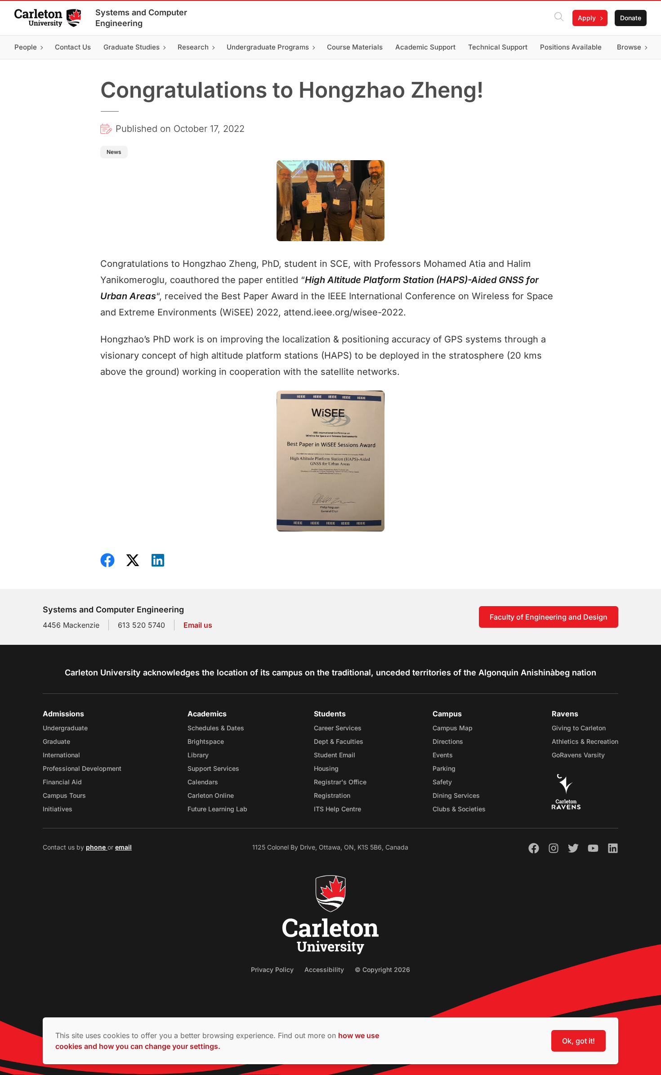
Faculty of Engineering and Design (548, 616)
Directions (448, 741)
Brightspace (206, 741)
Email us (197, 625)
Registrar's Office (340, 782)
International (61, 755)
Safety (442, 782)
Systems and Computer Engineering (141, 18)
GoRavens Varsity (578, 755)
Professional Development (82, 768)
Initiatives (57, 809)
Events (443, 755)
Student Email (334, 755)
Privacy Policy (272, 969)
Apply (587, 18)
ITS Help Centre (337, 809)
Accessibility (324, 969)
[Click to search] (558, 18)
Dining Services (456, 795)
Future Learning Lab (217, 809)
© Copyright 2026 (382, 969)
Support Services (213, 768)
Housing (326, 768)
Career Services (338, 728)
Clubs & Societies (459, 809)
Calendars (203, 782)
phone (96, 847)
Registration (332, 795)
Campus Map (453, 728)
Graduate (56, 741)
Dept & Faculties (338, 741)
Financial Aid (62, 782)
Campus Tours (64, 795)
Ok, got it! (578, 1040)
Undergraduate (65, 728)
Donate (630, 18)
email (123, 847)
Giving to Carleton (579, 728)
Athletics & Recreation (585, 741)
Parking (444, 768)
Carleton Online (211, 795)
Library (198, 755)
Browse (629, 47)
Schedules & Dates (216, 728)
